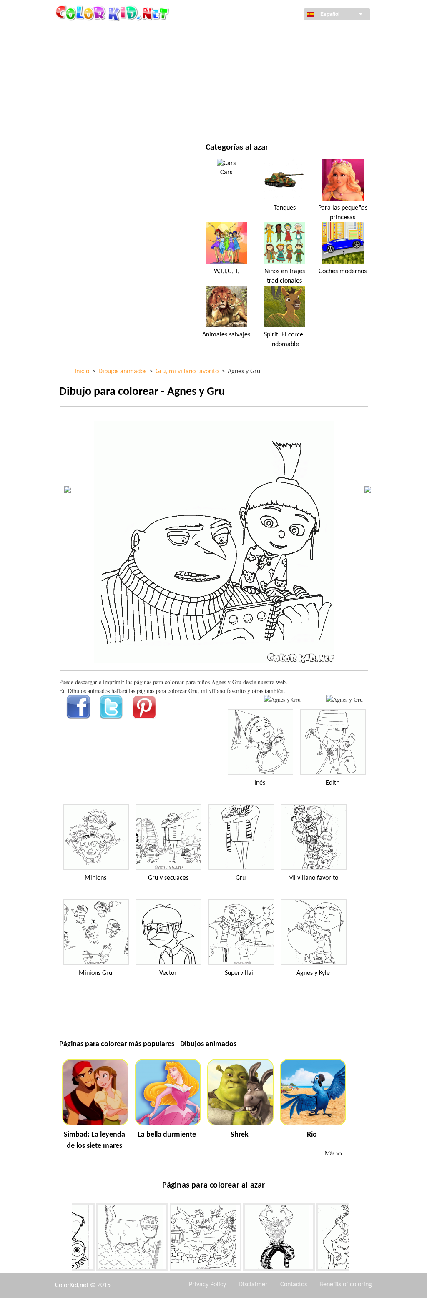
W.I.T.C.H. (226, 271)
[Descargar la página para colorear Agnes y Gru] (344, 699)
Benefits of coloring (345, 1284)
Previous (65, 1239)
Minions (95, 878)
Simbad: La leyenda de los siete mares (94, 1140)
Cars (226, 172)
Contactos (293, 1284)
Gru (241, 878)
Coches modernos (343, 271)
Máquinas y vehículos (108, 33)
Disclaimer (253, 1284)
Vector (168, 973)
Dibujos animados (103, 67)
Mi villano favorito (313, 878)
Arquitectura (97, 50)
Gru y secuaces (168, 878)
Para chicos (256, 84)
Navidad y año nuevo (269, 101)
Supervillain (240, 973)
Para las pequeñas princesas (342, 213)
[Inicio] (113, 13)
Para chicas (256, 67)
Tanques (285, 208)
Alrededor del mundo (271, 33)
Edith (332, 783)
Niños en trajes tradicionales (284, 276)
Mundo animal (261, 50)
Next (356, 1239)
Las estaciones (98, 84)
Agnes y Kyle (313, 973)
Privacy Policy (207, 1284)
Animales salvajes (226, 334)
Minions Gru (95, 973)
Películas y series (102, 118)
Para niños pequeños (107, 101)
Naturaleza (256, 118)
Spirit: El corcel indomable (284, 339)
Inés (259, 783)
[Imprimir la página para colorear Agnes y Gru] (282, 699)
